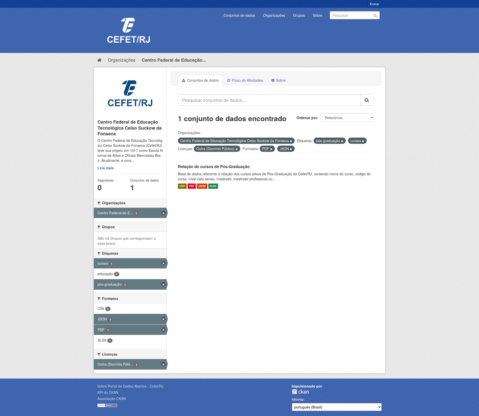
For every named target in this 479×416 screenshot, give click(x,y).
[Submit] (375, 15)
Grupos (299, 15)
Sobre (317, 15)
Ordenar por (307, 117)
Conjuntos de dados (239, 15)
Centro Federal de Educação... (174, 60)
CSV (182, 186)
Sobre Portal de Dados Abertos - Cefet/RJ (130, 386)
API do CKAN (107, 392)
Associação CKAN (111, 398)
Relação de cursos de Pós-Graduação (214, 166)
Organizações (274, 15)
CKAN (300, 391)
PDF (191, 186)
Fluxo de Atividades (247, 80)
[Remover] (291, 141)
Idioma (297, 399)
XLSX (213, 186)
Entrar (374, 3)
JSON (202, 186)
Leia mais (106, 167)
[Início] (99, 59)
